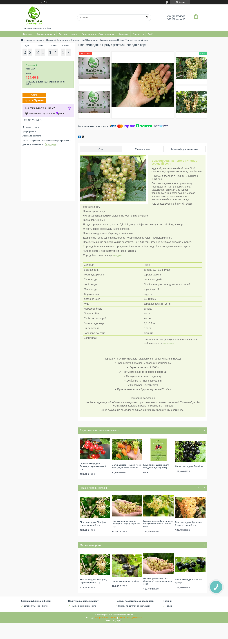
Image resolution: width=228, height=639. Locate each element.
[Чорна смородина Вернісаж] (190, 451)
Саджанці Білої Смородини (84, 40)
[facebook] (79, 137)
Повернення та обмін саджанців (98, 34)
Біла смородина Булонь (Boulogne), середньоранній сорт (126, 524)
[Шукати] (147, 18)
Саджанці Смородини (57, 40)
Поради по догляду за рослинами (134, 606)
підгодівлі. (117, 255)
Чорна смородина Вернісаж (189, 466)
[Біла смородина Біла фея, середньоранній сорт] (95, 507)
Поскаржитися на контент (105, 618)
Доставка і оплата (68, 34)
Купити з (29, 100)
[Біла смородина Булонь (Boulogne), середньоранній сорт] (127, 505)
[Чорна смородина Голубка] (127, 565)
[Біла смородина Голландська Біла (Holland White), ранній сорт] (158, 505)
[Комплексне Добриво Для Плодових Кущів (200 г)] (158, 449)
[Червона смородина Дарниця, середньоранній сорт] (95, 448)
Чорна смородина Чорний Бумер (188, 581)
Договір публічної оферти (35, 606)
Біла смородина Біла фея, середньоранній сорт (93, 523)
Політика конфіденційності (83, 606)
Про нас (137, 34)
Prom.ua (129, 615)
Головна (27, 34)
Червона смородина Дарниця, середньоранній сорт (93, 466)
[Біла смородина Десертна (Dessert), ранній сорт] (190, 507)
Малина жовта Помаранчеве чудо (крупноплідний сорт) (126, 466)
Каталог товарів (44, 34)
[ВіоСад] (34, 15)
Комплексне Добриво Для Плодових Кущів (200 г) (156, 466)
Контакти (123, 34)
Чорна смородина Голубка (125, 581)
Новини (168, 606)
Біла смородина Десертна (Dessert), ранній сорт (188, 523)
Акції (150, 34)
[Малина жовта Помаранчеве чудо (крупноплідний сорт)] (127, 449)
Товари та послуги (34, 40)
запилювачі (168, 343)
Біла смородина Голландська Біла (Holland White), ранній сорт (158, 524)
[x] (83, 137)
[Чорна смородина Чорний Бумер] (190, 564)
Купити (34, 95)
